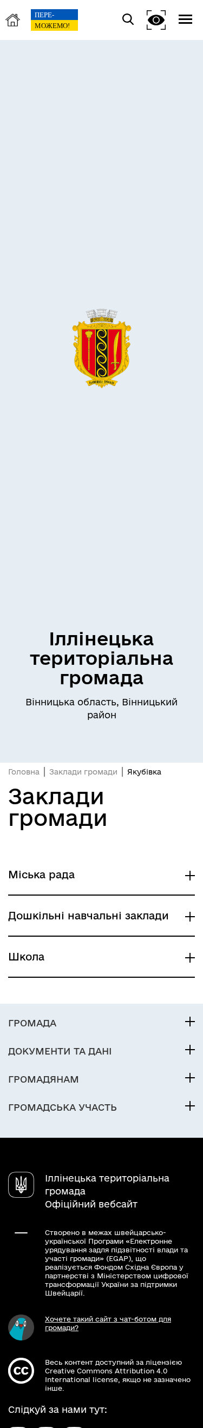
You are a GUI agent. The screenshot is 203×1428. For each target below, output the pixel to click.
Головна (24, 772)
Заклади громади (83, 772)
